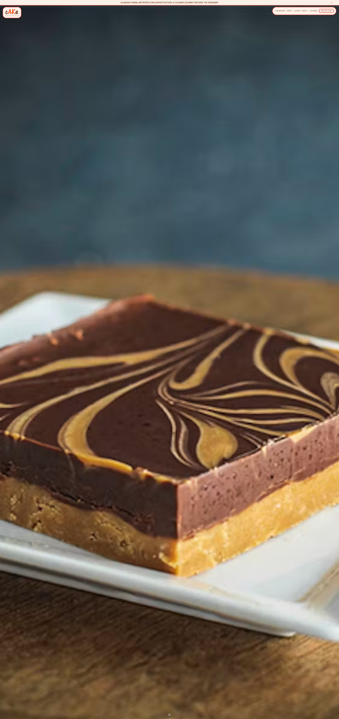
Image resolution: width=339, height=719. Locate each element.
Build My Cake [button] (326, 11)
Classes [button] (297, 11)
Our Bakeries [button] (280, 11)
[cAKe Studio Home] (12, 12)
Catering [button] (313, 11)
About (305, 11)
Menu (290, 11)
